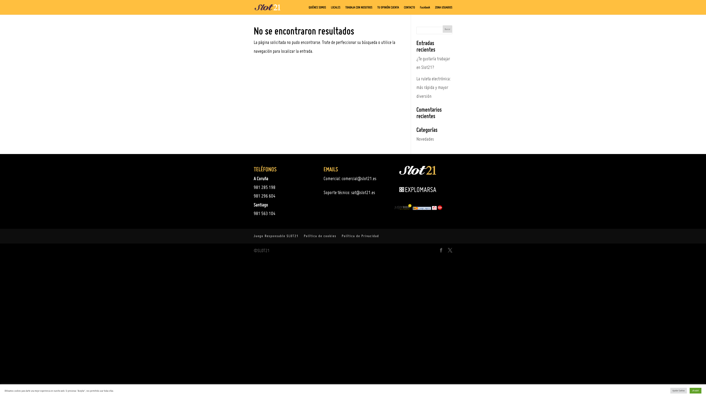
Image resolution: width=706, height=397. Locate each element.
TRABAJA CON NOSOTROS (358, 7)
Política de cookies (320, 236)
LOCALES (335, 7)
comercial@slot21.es (359, 178)
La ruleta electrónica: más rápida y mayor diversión (433, 87)
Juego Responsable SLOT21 (276, 236)
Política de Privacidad (360, 236)
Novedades (425, 139)
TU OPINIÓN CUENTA (388, 7)
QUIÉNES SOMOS (317, 7)
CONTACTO (409, 7)
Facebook (425, 7)
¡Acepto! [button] (695, 390)
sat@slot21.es (363, 192)
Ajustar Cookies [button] (679, 390)
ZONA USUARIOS (443, 7)
